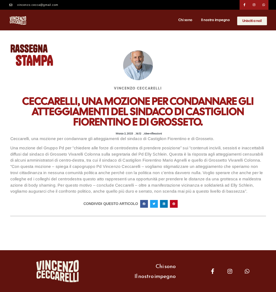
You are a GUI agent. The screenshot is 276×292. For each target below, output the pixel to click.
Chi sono (185, 20)
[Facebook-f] (244, 5)
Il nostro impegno (215, 20)
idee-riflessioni (153, 133)
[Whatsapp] (264, 5)
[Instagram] (254, 5)
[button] (144, 204)
